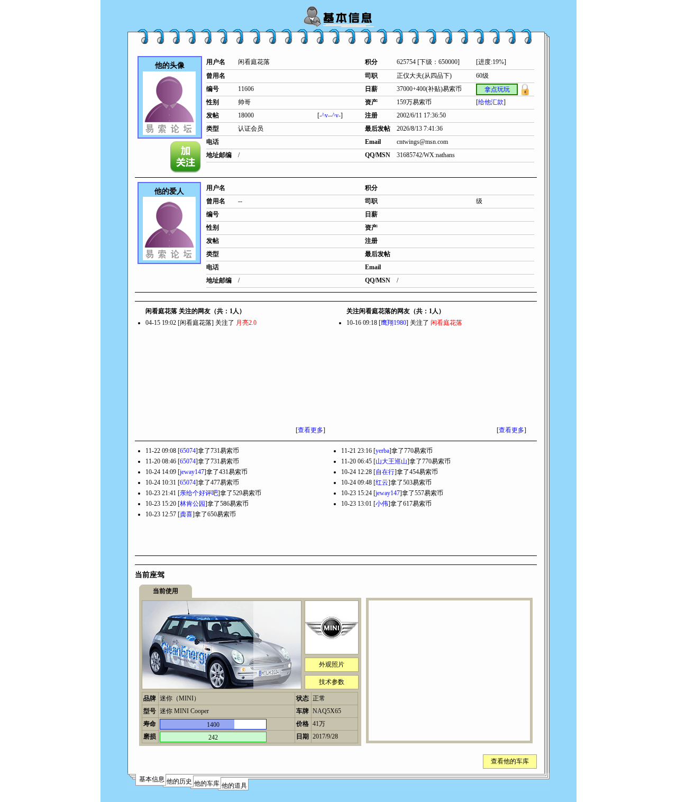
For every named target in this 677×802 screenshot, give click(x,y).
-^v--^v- (330, 115)
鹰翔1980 (393, 322)
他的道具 (234, 785)
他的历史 (179, 781)
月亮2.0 (246, 322)
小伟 (382, 503)
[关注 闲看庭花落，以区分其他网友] (186, 157)
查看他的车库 (510, 761)
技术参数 (331, 682)
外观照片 (331, 664)
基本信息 (151, 779)
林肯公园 (192, 503)
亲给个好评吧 (199, 493)
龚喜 (186, 514)
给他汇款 (491, 102)
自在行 (385, 472)
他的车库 (206, 783)
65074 (188, 450)
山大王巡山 (391, 461)
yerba (382, 450)
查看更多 (310, 430)
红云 (382, 482)
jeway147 (192, 472)
